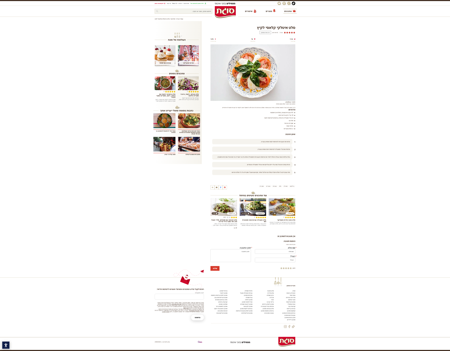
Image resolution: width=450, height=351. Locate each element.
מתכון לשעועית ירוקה (220, 309)
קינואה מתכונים (222, 311)
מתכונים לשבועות (221, 313)
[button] (217, 187)
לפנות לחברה (165, 312)
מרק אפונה (270, 291)
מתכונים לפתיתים (247, 313)
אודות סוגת (186, 3)
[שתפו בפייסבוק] (221, 187)
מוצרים (269, 11)
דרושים (180, 3)
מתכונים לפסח (290, 302)
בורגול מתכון (223, 291)
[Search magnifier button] (157, 11)
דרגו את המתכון (265, 32)
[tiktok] (293, 327)
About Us (174, 3)
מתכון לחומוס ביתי (221, 306)
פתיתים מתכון (248, 295)
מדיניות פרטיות (290, 297)
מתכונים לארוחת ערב (220, 297)
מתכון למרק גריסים (268, 304)
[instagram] (285, 327)
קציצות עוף (291, 306)
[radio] (291, 268)
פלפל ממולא (248, 291)
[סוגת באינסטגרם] (284, 3)
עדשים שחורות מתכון (288, 313)
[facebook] (289, 327)
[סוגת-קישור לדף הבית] (225, 12)
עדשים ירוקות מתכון (246, 309)
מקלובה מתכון (223, 304)
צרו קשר (169, 3)
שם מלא (291, 247)
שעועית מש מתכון (289, 315)
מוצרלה (285, 186)
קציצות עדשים (222, 302)
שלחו (215, 268)
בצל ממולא (249, 297)
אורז (272, 300)
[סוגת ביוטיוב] (279, 3)
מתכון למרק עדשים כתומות (219, 295)
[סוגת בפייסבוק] (289, 3)
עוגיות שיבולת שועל (246, 293)
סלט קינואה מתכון (268, 309)
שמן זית (262, 186)
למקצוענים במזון (159, 3)
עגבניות (275, 186)
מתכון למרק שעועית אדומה (244, 311)
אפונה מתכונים (269, 313)
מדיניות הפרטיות (176, 304)
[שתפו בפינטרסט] (225, 187)
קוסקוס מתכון (291, 311)
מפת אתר (292, 295)
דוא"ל (292, 256)
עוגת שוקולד (291, 304)
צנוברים (268, 186)
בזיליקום (292, 186)
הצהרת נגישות (291, 293)
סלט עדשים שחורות (221, 300)
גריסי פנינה (270, 302)
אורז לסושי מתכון (247, 302)
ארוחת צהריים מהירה (267, 306)
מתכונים (288, 11)
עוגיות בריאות (291, 309)
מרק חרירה (270, 293)
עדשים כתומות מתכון (267, 311)
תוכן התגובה (245, 247)
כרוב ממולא (270, 295)
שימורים (248, 11)
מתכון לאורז (223, 293)
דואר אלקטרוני (199, 293)
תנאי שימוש (291, 300)
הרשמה (197, 317)
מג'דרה (272, 297)
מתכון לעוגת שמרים (246, 304)
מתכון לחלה (248, 300)
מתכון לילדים (291, 320)
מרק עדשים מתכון (290, 317)
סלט (280, 186)
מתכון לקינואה (248, 306)
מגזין (293, 291)
